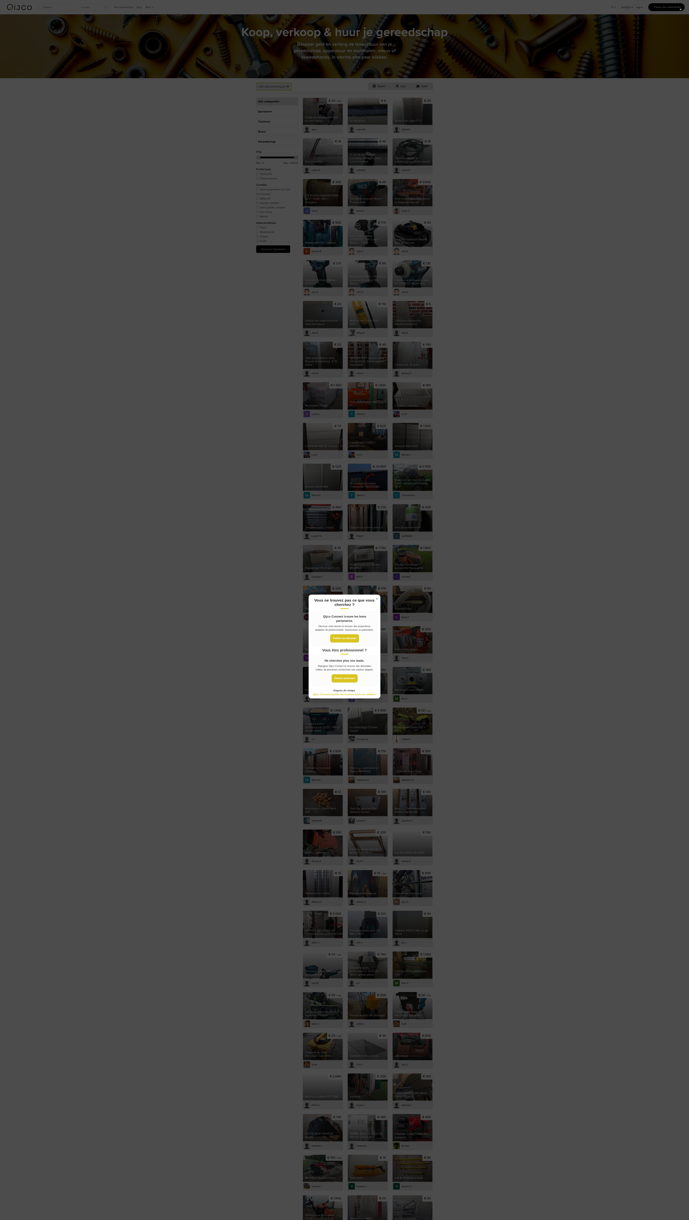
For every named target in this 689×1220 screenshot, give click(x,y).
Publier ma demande (344, 638)
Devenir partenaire (344, 678)
